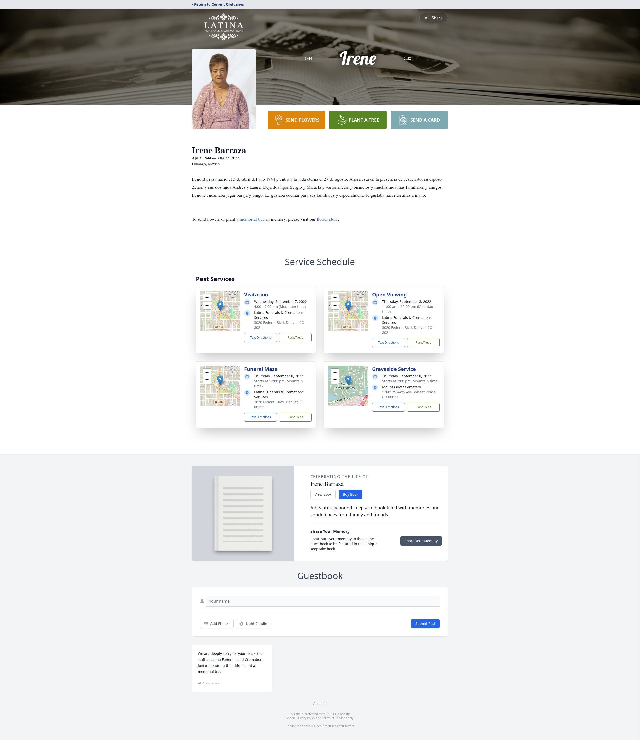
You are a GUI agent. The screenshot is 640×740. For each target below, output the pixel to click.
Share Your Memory (421, 540)
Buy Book (350, 494)
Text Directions (260, 337)
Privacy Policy (305, 718)
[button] (220, 306)
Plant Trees (295, 337)
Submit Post (426, 623)
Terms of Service (333, 718)
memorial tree (252, 219)
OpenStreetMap (325, 726)
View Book (323, 494)
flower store (327, 219)
